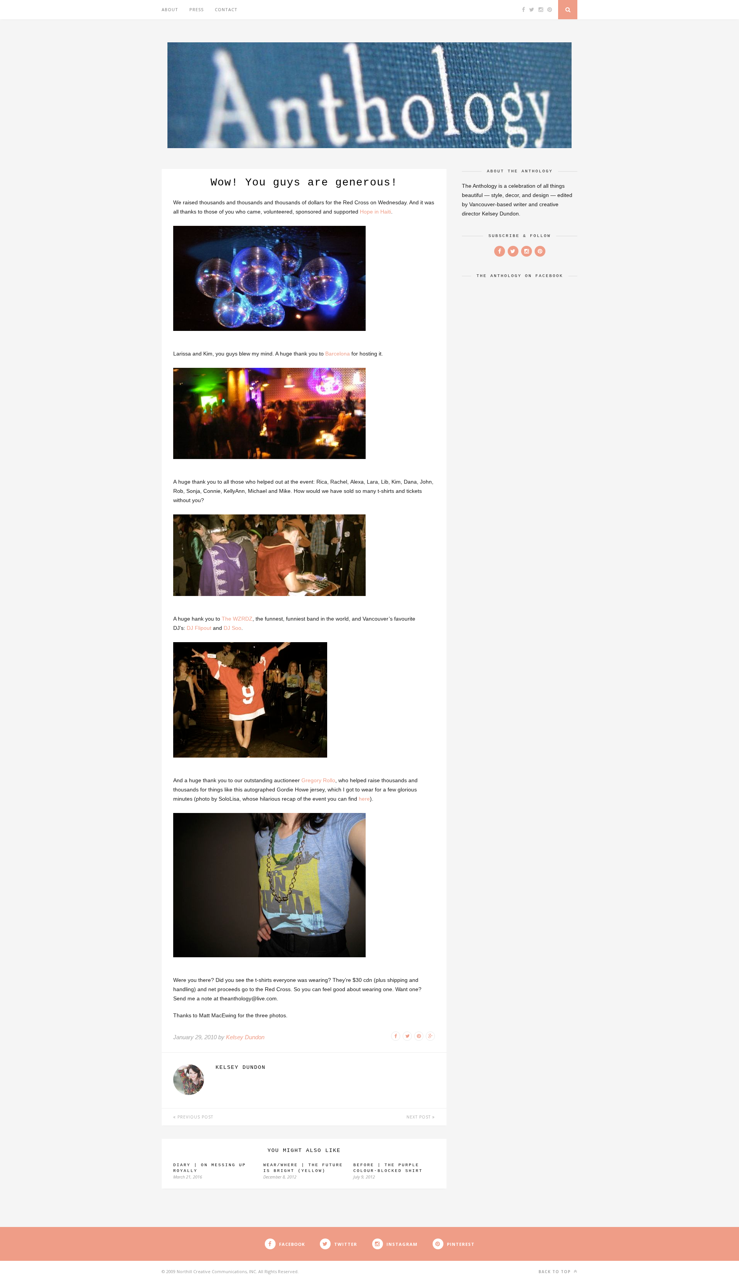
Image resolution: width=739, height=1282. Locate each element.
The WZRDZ (237, 619)
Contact (226, 9)
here (364, 799)
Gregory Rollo (318, 780)
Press (196, 9)
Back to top (555, 1271)
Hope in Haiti (375, 212)
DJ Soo (232, 628)
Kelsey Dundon (245, 1037)
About (170, 9)
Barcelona (337, 354)
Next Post (419, 1117)
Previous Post (194, 1117)
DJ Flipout (199, 628)
